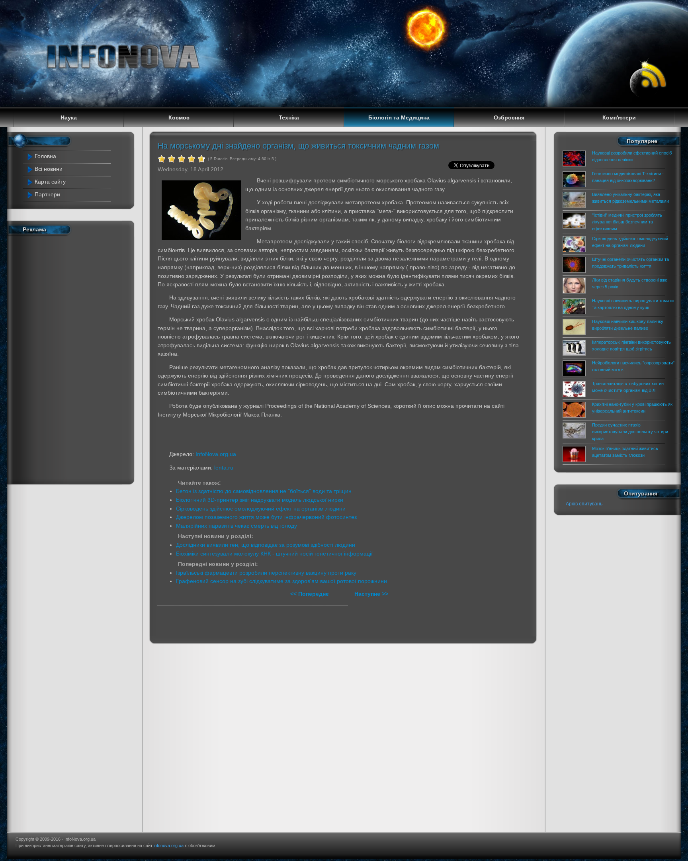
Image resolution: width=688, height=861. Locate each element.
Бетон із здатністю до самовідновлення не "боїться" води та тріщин (264, 491)
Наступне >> (371, 594)
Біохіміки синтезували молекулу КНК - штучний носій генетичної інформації (274, 553)
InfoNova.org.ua (215, 454)
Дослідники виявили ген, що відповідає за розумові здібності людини (265, 545)
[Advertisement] (65, 358)
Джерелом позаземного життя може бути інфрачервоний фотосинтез (266, 517)
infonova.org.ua (169, 845)
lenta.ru (223, 467)
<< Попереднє (310, 594)
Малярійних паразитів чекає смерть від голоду (236, 525)
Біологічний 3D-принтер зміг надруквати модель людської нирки (259, 500)
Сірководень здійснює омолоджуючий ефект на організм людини (261, 508)
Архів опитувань (584, 504)
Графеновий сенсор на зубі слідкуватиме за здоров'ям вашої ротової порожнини (281, 581)
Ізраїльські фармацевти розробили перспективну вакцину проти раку (266, 572)
